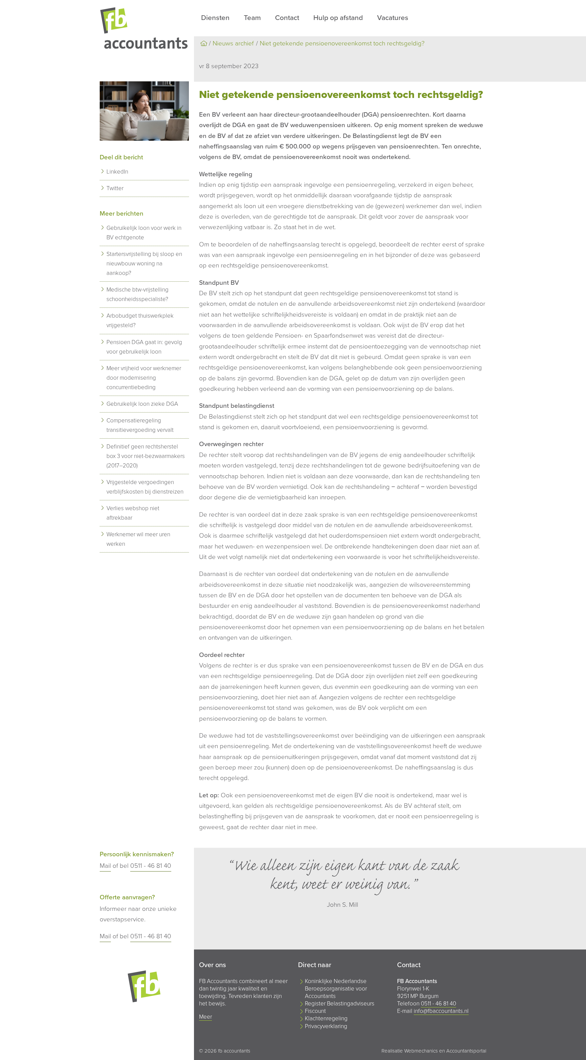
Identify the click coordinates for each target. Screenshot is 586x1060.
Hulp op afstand (338, 18)
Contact (287, 18)
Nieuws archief (233, 43)
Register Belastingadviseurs (339, 1003)
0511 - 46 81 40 (150, 865)
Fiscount (315, 1011)
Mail (105, 865)
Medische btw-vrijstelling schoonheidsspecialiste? (137, 294)
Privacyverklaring (326, 1026)
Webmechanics (421, 1051)
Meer (205, 1016)
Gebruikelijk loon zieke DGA (142, 403)
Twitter (114, 188)
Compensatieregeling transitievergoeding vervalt (140, 425)
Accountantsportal (466, 1051)
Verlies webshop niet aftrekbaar (132, 513)
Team (252, 18)
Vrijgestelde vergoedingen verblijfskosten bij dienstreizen (144, 487)
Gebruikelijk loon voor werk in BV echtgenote (143, 232)
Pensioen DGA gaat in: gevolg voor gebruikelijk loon (144, 347)
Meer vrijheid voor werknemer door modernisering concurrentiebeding (143, 378)
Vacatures (392, 18)
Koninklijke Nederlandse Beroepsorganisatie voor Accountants (336, 989)
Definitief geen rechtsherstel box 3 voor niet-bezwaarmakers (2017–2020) (145, 456)
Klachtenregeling (326, 1018)
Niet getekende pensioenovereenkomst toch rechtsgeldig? (342, 43)
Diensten (215, 18)
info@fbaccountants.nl (441, 1011)
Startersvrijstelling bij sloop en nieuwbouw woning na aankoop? (144, 264)
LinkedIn (117, 171)
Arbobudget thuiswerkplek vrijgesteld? (140, 320)
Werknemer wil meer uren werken (138, 539)
